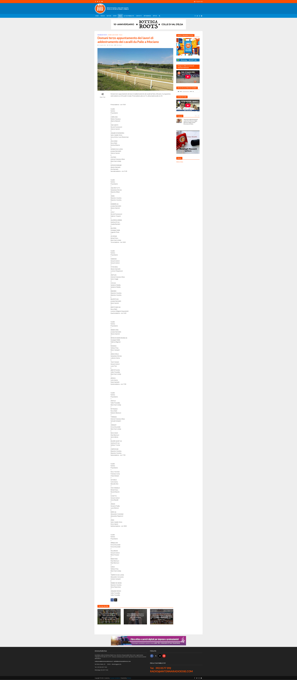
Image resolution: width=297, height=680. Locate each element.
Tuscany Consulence (115, 678)
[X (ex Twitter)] (156, 656)
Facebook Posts (102, 35)
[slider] (196, 92)
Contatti (139, 16)
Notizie (109, 16)
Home (97, 16)
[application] (188, 92)
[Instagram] (160, 656)
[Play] (178, 91)
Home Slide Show (113, 35)
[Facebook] (151, 656)
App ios (155, 16)
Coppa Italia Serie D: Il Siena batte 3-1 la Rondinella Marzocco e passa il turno (109, 615)
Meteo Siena (179, 162)
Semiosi (129, 678)
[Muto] (193, 91)
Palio (120, 16)
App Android (147, 16)
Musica (103, 16)
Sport (115, 16)
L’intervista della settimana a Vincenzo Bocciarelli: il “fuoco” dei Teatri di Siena (135, 615)
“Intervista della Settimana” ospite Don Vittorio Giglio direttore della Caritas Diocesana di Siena (191, 122)
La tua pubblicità (129, 16)
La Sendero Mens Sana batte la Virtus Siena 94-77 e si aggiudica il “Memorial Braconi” (162, 615)
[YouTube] (164, 656)
